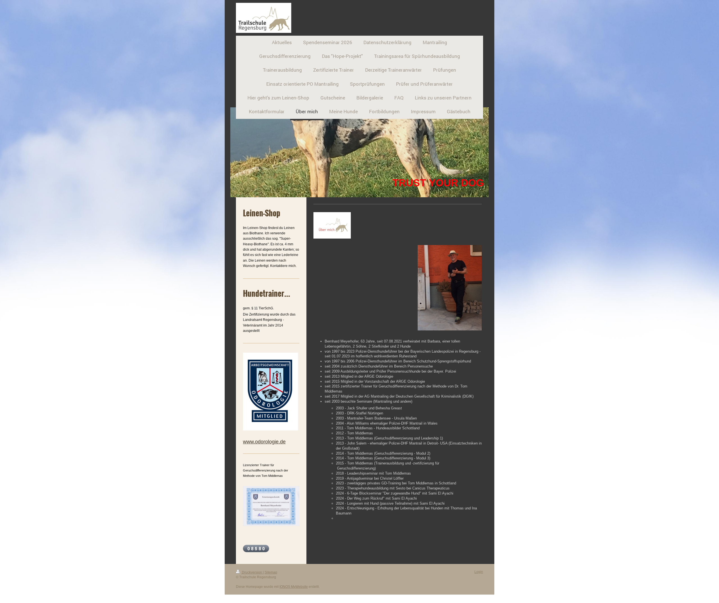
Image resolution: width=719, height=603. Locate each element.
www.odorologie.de (264, 442)
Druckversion (252, 572)
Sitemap (271, 572)
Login (478, 572)
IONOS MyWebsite (293, 587)
